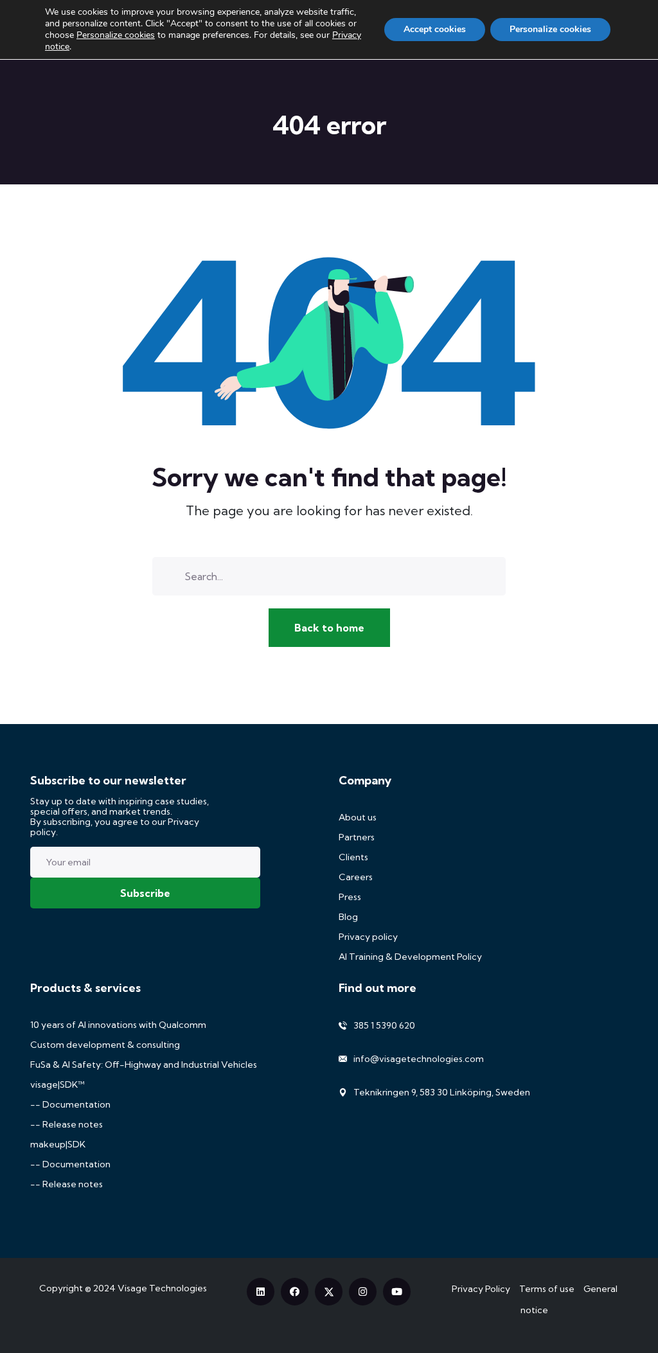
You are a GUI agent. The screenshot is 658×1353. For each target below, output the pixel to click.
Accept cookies (435, 29)
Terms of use (546, 1289)
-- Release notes (66, 1124)
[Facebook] (294, 1291)
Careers (356, 877)
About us (358, 817)
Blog (348, 917)
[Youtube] (397, 1291)
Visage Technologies (162, 1288)
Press (350, 897)
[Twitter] (328, 1291)
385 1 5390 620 (384, 1025)
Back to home (329, 627)
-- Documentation (70, 1104)
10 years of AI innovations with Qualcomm (118, 1024)
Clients (353, 857)
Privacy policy (368, 936)
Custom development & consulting (105, 1044)
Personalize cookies (115, 35)
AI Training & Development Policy (410, 956)
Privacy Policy (481, 1289)
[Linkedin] (260, 1291)
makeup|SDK (57, 1144)
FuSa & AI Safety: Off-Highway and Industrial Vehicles (143, 1064)
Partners (357, 837)
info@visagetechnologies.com (418, 1059)
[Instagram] (363, 1291)
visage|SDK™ (57, 1084)
